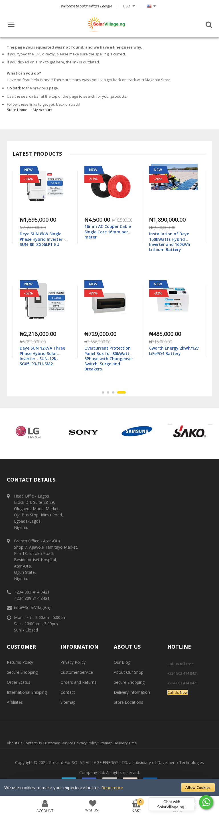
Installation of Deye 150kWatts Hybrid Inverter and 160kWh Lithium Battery (104, 241)
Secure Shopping (22, 672)
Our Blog (122, 662)
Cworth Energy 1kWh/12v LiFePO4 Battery (173, 236)
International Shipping (27, 692)
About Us (15, 742)
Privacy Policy (73, 662)
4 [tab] (124, 392)
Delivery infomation (132, 692)
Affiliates (15, 702)
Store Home (17, 109)
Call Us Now (177, 692)
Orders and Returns (78, 682)
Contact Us (32, 742)
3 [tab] (119, 392)
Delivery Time (125, 742)
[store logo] (106, 24)
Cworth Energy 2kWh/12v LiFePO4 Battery (109, 350)
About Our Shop (128, 672)
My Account (42, 109)
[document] (109, 787)
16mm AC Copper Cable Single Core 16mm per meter (43, 231)
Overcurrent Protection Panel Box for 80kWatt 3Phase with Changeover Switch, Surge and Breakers (44, 358)
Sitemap (68, 702)
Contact (67, 692)
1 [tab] (106, 392)
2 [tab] (114, 392)
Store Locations (128, 702)
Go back (14, 88)
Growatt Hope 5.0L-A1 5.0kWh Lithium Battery (172, 350)
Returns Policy (20, 662)
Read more (112, 787)
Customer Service (76, 672)
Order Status (18, 682)
